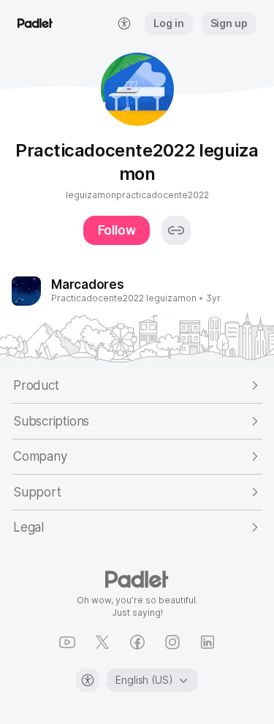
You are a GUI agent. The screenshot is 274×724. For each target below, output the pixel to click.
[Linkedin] (207, 642)
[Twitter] (102, 642)
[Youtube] (67, 642)
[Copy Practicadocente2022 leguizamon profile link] (176, 230)
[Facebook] (137, 642)
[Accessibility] (87, 680)
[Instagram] (172, 642)
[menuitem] (124, 23)
